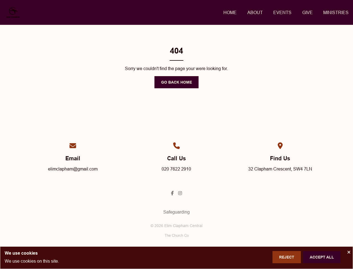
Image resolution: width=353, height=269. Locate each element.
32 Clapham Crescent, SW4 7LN (280, 168)
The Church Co (177, 235)
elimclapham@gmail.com (73, 168)
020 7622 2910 (176, 168)
